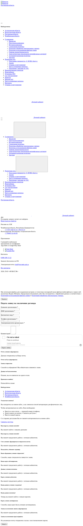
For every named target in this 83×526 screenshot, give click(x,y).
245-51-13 (21, 229)
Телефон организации (9, 319)
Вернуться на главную (8, 221)
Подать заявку (6, 347)
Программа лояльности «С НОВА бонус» (23, 61)
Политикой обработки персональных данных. (48, 295)
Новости (8, 77)
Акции (11, 63)
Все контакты (5, 268)
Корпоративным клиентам (14, 70)
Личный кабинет (37, 102)
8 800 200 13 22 (6, 258)
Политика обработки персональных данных (24, 48)
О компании (9, 39)
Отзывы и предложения (17, 65)
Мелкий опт (9, 79)
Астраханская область (12, 30)
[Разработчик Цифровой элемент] (16, 288)
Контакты (8, 83)
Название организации (9, 307)
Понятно (4, 299)
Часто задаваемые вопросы (18, 66)
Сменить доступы (7, 422)
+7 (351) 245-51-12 (11, 229)
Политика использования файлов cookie (23, 50)
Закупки (12, 57)
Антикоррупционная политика (19, 56)
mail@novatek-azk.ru (22, 264)
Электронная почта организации (13, 323)
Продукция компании (16, 43)
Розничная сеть (10, 59)
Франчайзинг (9, 72)
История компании (15, 45)
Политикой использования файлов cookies (15, 295)
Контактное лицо (7, 315)
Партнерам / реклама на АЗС (19, 68)
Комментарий (5, 333)
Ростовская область (11, 34)
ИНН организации (8, 311)
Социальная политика (16, 47)
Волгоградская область (13, 32)
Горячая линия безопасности (19, 52)
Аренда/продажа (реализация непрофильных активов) (27, 54)
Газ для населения (11, 76)
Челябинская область (12, 36)
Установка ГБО (10, 74)
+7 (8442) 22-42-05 (11, 233)
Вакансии (12, 41)
